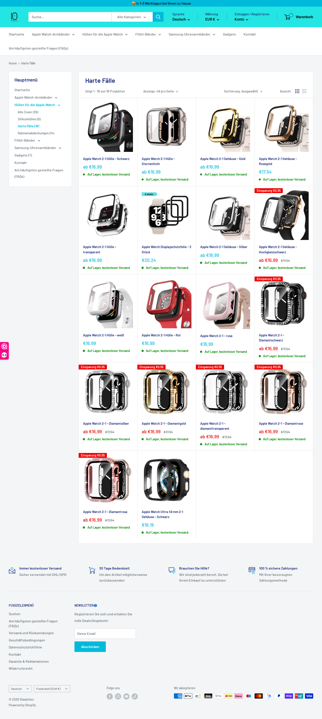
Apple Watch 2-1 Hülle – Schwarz (106, 159)
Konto (240, 19)
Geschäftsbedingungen (27, 640)
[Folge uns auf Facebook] (110, 696)
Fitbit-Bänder (145, 34)
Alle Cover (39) (28, 112)
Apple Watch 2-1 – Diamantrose (281, 423)
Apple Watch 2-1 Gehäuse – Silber (224, 247)
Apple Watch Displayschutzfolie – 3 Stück (166, 249)
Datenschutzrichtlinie (25, 647)
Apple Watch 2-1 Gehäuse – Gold (222, 159)
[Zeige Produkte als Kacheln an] (297, 91)
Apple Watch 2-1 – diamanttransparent (214, 425)
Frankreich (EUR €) (48, 689)
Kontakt (250, 34)
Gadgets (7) (23, 155)
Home (13, 63)
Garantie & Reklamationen (29, 661)
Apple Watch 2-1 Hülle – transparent (99, 249)
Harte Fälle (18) (28, 126)
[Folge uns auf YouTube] (126, 696)
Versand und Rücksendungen (31, 633)
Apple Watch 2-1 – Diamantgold (164, 423)
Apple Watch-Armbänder (51, 34)
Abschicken (90, 646)
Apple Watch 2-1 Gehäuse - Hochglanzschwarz (278, 249)
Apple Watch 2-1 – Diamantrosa (105, 512)
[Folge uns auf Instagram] (118, 696)
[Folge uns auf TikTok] (135, 696)
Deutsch (16, 689)
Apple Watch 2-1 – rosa (216, 336)
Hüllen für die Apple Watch (102, 34)
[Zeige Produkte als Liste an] (304, 91)
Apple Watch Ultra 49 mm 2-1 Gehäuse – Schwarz (162, 514)
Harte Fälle (28, 63)
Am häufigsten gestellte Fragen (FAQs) (38, 48)
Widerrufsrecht (21, 668)
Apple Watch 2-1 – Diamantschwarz (271, 337)
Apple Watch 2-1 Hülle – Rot (161, 335)
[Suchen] (158, 17)
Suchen (14, 614)
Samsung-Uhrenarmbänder (190, 34)
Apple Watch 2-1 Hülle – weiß (103, 335)
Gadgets (229, 34)
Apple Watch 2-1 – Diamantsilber (106, 423)
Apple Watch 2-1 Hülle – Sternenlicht (158, 161)
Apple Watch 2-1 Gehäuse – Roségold (278, 161)
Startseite (16, 34)
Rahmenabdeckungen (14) (36, 133)
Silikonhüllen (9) (29, 119)
